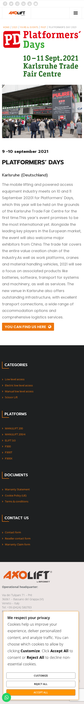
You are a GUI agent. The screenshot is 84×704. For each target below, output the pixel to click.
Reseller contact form (18, 538)
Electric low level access (19, 385)
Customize (41, 675)
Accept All (41, 692)
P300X (8, 458)
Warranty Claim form (17, 544)
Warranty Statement (17, 489)
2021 (15, 27)
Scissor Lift (11, 397)
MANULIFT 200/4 (15, 434)
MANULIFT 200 (14, 428)
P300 (8, 446)
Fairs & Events (29, 27)
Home (6, 27)
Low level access (14, 379)
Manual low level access (19, 391)
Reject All (41, 684)
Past (43, 27)
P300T (8, 452)
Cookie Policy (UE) (16, 495)
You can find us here (25, 326)
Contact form (13, 532)
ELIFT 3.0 (10, 440)
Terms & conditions (16, 501)
